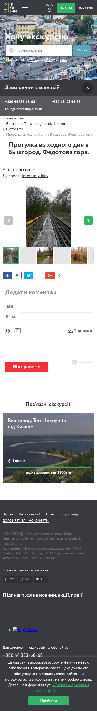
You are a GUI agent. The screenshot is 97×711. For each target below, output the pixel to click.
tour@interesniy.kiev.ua (23, 109)
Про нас (50, 514)
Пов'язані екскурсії (48, 404)
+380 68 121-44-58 (66, 102)
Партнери (10, 514)
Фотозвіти (14, 129)
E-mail (11, 316)
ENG (90, 7)
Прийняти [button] (48, 701)
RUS (81, 7)
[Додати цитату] (9, 330)
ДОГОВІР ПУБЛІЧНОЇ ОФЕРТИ (26, 520)
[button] (88, 220)
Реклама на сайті (30, 514)
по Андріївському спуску (46, 59)
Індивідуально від (48, 472)
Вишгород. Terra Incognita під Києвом (36, 124)
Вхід (49, 8)
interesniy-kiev (35, 176)
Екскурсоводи (68, 514)
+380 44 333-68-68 (20, 102)
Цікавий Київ (13, 118)
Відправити (27, 367)
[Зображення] (17, 330)
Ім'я (9, 306)
